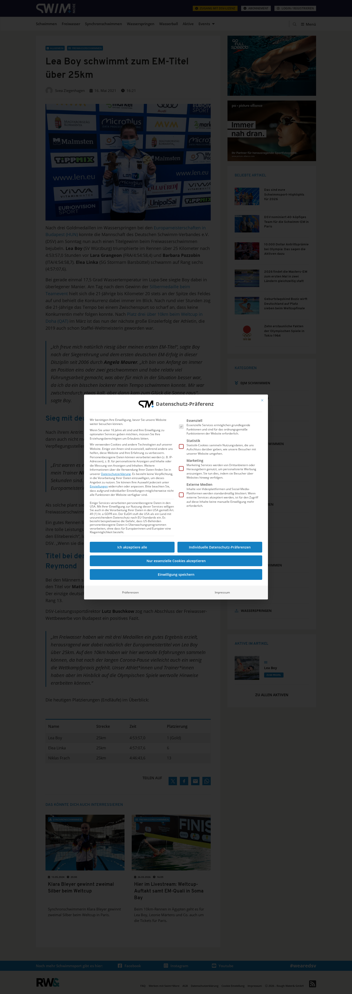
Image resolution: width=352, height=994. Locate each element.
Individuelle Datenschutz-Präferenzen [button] (220, 547)
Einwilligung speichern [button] (176, 574)
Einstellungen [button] (99, 486)
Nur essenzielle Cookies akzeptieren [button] (176, 561)
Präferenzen (130, 592)
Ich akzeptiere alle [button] (132, 547)
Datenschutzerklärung (116, 474)
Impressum (222, 592)
